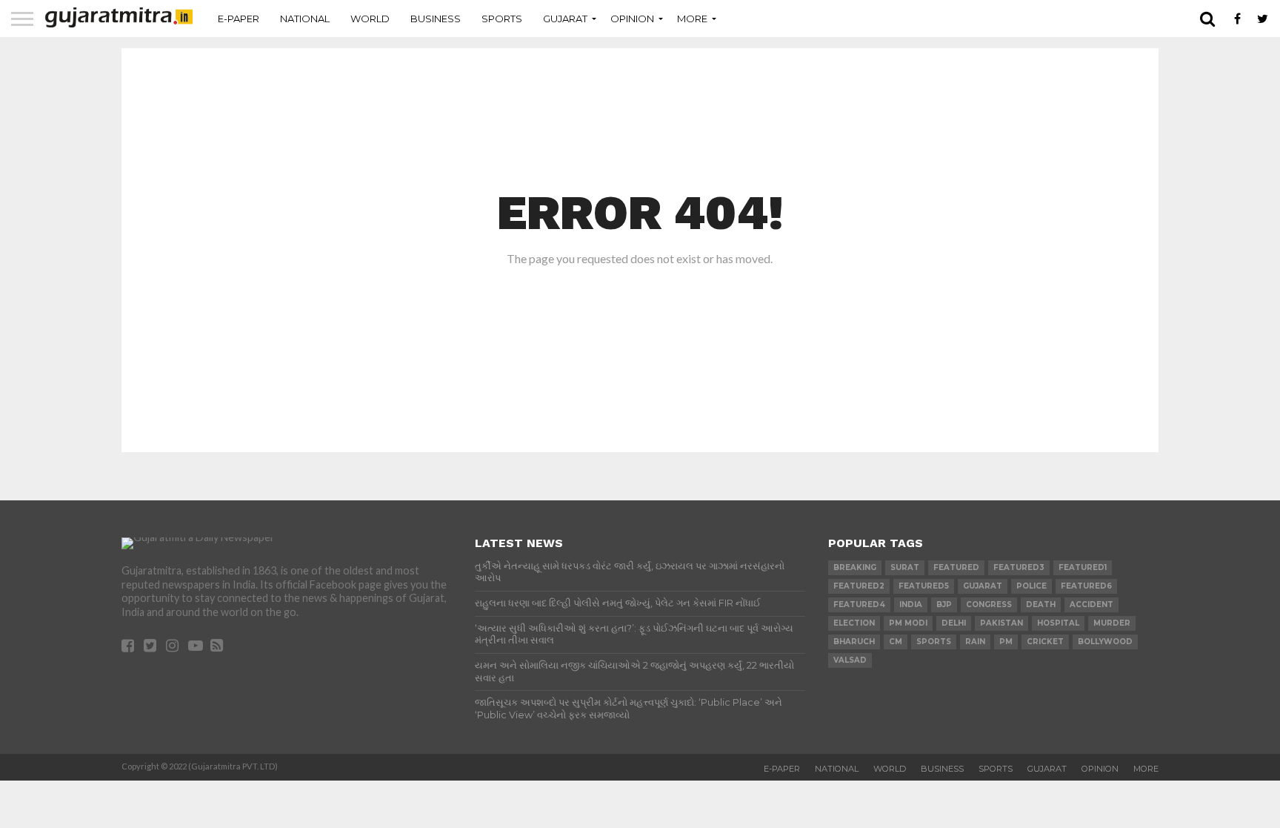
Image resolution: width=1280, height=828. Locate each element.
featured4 (859, 604)
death (1041, 604)
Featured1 (1083, 567)
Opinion (632, 18)
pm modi (908, 623)
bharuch (854, 641)
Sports (501, 18)
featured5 (924, 586)
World (370, 18)
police (1031, 586)
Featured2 (858, 586)
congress (989, 604)
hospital (1058, 623)
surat (904, 567)
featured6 (1086, 586)
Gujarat (565, 18)
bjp (944, 604)
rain (975, 641)
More (692, 18)
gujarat (982, 586)
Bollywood (1105, 641)
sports (933, 641)
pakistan (1001, 623)
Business (435, 18)
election (854, 623)
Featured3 (1018, 567)
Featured (956, 567)
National (305, 18)
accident (1091, 604)
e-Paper (238, 18)
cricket (1045, 641)
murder (1111, 623)
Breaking (854, 567)
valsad (850, 660)
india (910, 604)
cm (895, 641)
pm (1006, 641)
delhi (953, 623)
